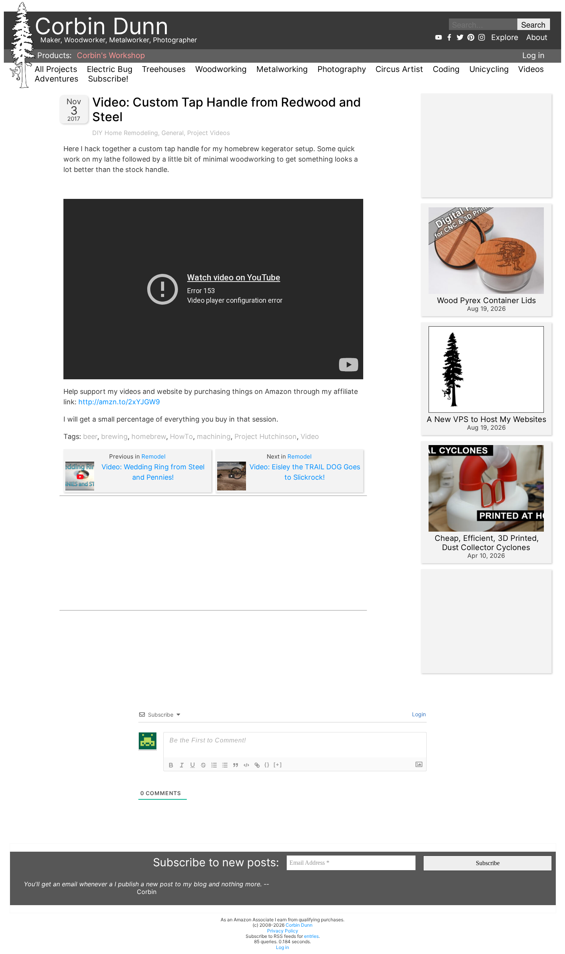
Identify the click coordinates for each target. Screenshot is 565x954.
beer (90, 436)
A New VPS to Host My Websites (486, 419)
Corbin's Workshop (111, 55)
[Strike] (203, 765)
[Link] (257, 765)
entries (311, 936)
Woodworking (221, 69)
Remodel (153, 456)
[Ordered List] (214, 765)
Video (310, 436)
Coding (446, 69)
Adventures (56, 78)
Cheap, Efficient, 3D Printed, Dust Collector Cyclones (487, 543)
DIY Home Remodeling (125, 133)
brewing (114, 436)
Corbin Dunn (299, 925)
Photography (341, 69)
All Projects (56, 69)
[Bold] (171, 765)
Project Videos (208, 133)
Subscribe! (108, 78)
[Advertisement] (213, 553)
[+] (278, 764)
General (172, 133)
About (536, 37)
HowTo (181, 436)
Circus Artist (399, 69)
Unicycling (489, 69)
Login (418, 714)
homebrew (148, 436)
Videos (531, 69)
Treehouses (164, 69)
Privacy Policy (282, 931)
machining (214, 436)
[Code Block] (246, 765)
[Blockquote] (235, 765)
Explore (504, 37)
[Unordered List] (224, 765)
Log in (533, 55)
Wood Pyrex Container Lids (486, 300)
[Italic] (181, 765)
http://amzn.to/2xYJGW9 (119, 402)
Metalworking (282, 69)
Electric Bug (110, 69)
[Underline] (192, 765)
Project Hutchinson (265, 436)
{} (267, 764)
